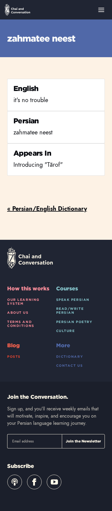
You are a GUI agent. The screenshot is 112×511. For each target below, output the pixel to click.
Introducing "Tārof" (38, 164)
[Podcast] (14, 481)
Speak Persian (73, 300)
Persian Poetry (74, 322)
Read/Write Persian (70, 311)
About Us (18, 312)
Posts (14, 356)
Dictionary (69, 356)
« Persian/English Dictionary (47, 208)
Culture (65, 331)
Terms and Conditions (20, 324)
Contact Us (69, 365)
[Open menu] (101, 10)
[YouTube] (54, 481)
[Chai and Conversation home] (17, 10)
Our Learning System (23, 302)
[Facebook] (34, 481)
